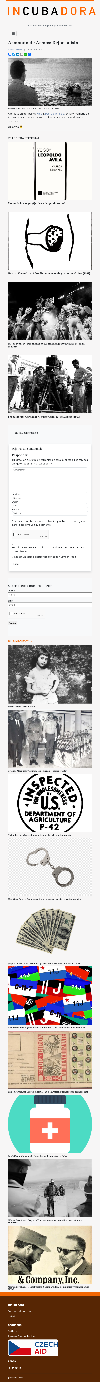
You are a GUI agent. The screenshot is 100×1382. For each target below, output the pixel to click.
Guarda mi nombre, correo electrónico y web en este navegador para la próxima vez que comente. (49, 522)
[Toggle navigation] (13, 33)
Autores (11, 49)
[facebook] (9, 1368)
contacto (12, 1316)
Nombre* (16, 494)
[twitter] (13, 1368)
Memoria (20, 49)
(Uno (39, 113)
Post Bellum (13, 1331)
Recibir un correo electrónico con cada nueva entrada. (45, 556)
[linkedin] (20, 1368)
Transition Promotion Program (21, 1336)
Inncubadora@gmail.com (19, 1311)
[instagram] (16, 1368)
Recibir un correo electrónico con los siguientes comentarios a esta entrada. (48, 549)
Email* (15, 501)
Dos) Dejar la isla (54, 113)
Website (15, 509)
